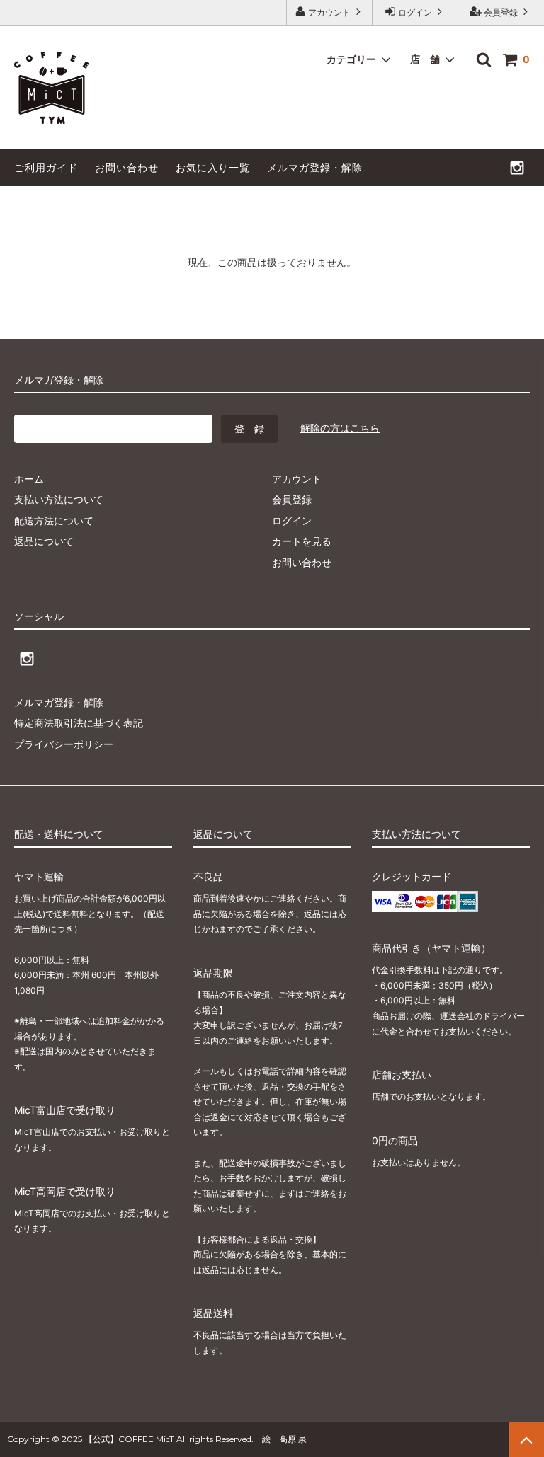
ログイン (415, 12)
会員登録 (501, 12)
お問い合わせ (127, 167)
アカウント (329, 12)
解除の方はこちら (340, 428)
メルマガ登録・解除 (315, 167)
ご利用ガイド (46, 167)
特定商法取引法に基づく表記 (78, 723)
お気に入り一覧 (213, 167)
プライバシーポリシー (63, 744)
